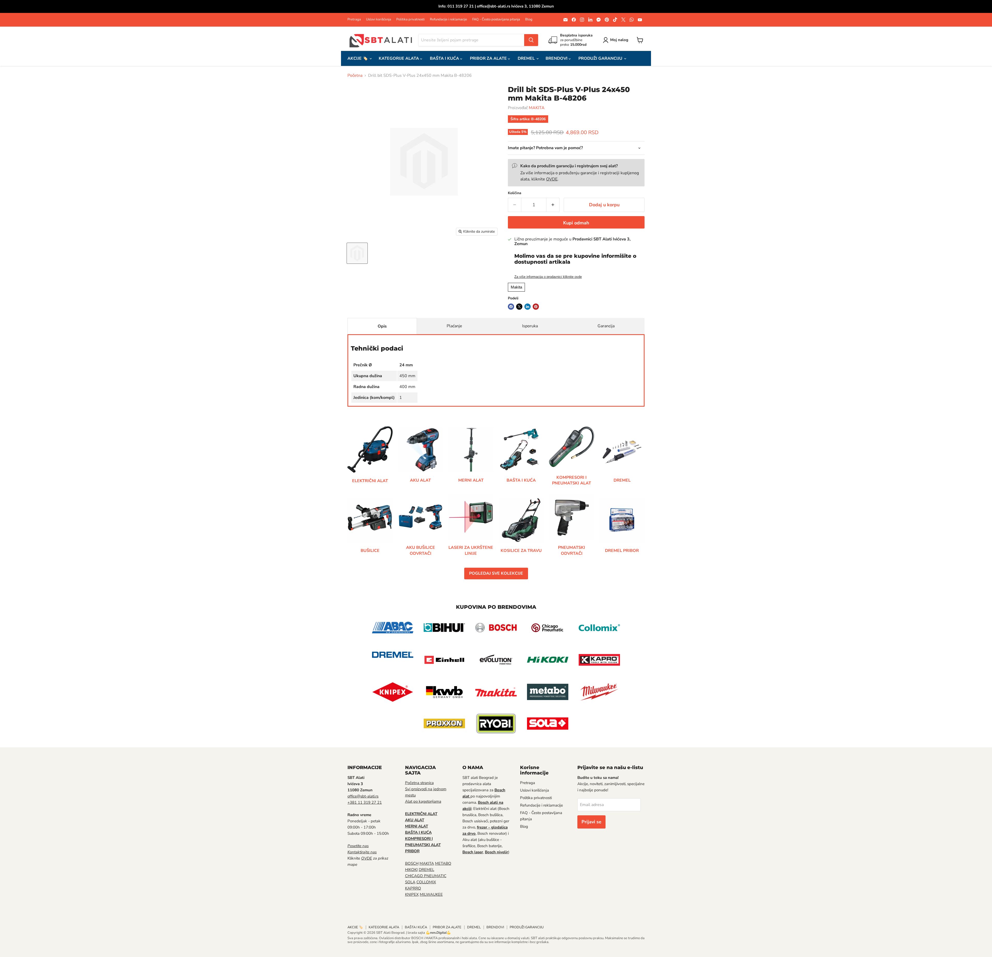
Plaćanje (454, 326)
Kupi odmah (576, 223)
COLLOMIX (426, 882)
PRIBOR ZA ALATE (489, 58)
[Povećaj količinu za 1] (553, 205)
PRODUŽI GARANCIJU (600, 58)
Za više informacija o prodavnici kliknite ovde (548, 277)
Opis (382, 326)
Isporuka (530, 326)
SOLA (410, 882)
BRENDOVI (557, 58)
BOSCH (412, 863)
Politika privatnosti (410, 19)
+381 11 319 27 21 (364, 802)
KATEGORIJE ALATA (399, 58)
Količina (514, 193)
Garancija (606, 326)
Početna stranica (419, 782)
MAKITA (537, 108)
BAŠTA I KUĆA (445, 58)
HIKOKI (411, 869)
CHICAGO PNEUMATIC (425, 875)
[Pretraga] (531, 40)
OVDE (551, 179)
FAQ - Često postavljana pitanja (496, 19)
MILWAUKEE (431, 894)
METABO (443, 863)
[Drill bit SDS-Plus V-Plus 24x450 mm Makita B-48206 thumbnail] (357, 253)
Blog (528, 19)
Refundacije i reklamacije (448, 19)
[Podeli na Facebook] (511, 306)
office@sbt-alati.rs (362, 796)
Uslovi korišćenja (378, 19)
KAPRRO (413, 888)
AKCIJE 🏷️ (358, 58)
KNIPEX (412, 894)
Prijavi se (591, 822)
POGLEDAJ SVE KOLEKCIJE (496, 573)
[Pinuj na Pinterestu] (536, 306)
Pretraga (354, 19)
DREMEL (527, 58)
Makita (516, 287)
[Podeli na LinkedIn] (527, 306)
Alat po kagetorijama (423, 801)
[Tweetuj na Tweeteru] (519, 306)
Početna (354, 75)
